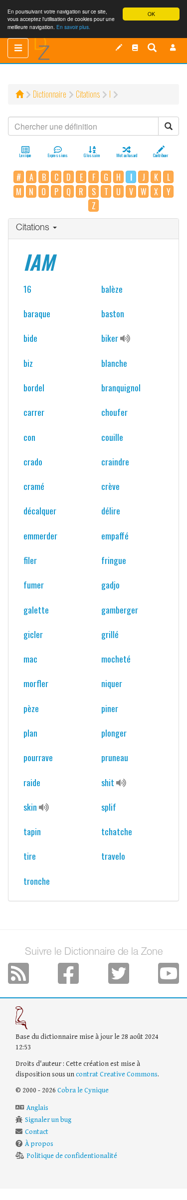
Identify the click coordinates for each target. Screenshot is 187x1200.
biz (28, 362)
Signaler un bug (48, 1120)
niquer (111, 683)
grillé (110, 634)
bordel (33, 387)
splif (108, 806)
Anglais (37, 1108)
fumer (33, 584)
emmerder (40, 535)
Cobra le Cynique (83, 1090)
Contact (36, 1132)
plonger (114, 732)
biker (109, 337)
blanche (114, 362)
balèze (112, 288)
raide (31, 782)
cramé (33, 485)
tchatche (116, 831)
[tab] (93, 229)
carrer (33, 411)
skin (30, 806)
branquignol (121, 387)
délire (110, 510)
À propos (39, 1144)
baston (112, 313)
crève (110, 485)
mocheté (116, 658)
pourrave (38, 757)
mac (30, 658)
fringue (113, 559)
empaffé (115, 535)
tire (29, 855)
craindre (115, 461)
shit (107, 782)
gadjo (110, 584)
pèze (31, 708)
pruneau (114, 757)
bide (30, 337)
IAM (38, 262)
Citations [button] (34, 228)
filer (30, 559)
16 (27, 288)
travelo (113, 855)
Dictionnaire (49, 94)
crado (32, 461)
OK (151, 14)
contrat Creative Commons (117, 1074)
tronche (36, 880)
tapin (32, 831)
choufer (114, 411)
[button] (173, 47)
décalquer (39, 510)
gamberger (119, 609)
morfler (35, 683)
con (29, 436)
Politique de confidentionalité (71, 1156)
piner (109, 708)
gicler (33, 634)
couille (112, 436)
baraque (36, 313)
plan (30, 732)
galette (36, 609)
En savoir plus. (73, 27)
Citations (88, 94)
